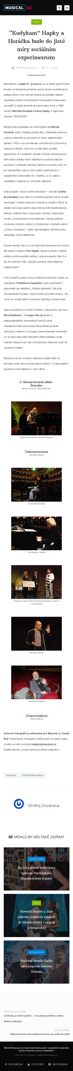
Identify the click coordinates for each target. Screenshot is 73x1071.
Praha (36, 22)
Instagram (60, 1064)
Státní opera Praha (33, 775)
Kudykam (11, 775)
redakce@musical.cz (43, 744)
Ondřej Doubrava (27, 67)
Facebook (15, 1064)
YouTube (37, 1064)
